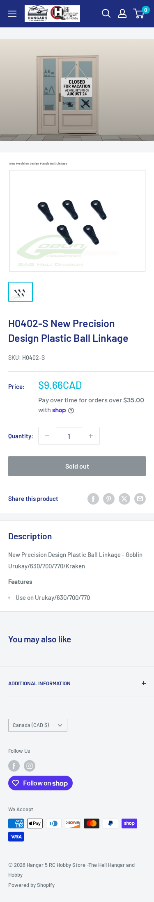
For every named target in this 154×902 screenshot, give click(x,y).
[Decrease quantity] (47, 435)
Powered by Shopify (31, 885)
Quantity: (20, 436)
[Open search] (106, 13)
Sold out (77, 466)
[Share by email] (140, 498)
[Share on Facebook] (93, 498)
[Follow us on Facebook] (14, 766)
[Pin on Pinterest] (109, 498)
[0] (139, 13)
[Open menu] (12, 14)
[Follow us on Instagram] (29, 766)
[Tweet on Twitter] (124, 498)
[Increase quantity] (90, 435)
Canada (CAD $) (31, 725)
